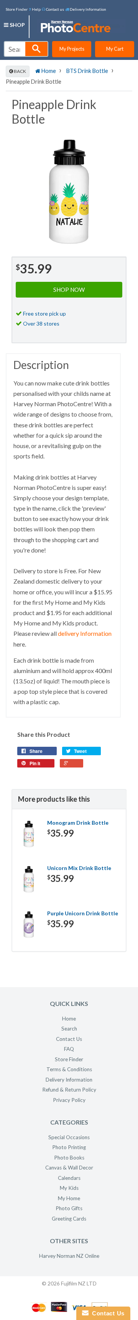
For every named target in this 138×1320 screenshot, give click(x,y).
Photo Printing (69, 1147)
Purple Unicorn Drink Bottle (82, 913)
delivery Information (85, 633)
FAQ (69, 1049)
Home (48, 71)
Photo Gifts (69, 1208)
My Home (69, 1198)
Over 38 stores (41, 323)
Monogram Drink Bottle (77, 822)
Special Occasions (69, 1137)
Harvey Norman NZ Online (69, 1256)
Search (69, 1029)
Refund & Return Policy (69, 1090)
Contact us (54, 9)
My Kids (69, 1188)
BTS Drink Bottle (87, 71)
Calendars (69, 1178)
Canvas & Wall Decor (69, 1168)
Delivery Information (87, 9)
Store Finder (17, 9)
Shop (16, 25)
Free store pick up (44, 313)
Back (19, 71)
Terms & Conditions (69, 1069)
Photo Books (69, 1158)
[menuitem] (35, 9)
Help (36, 9)
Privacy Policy (69, 1100)
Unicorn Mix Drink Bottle (79, 868)
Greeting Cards (69, 1219)
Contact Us (69, 1039)
